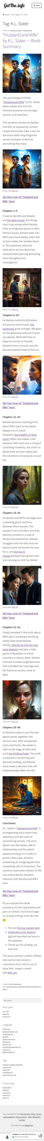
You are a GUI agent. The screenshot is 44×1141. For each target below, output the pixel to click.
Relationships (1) (9, 1052)
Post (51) (6, 1011)
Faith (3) (5, 1037)
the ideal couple (16, 220)
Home (7, 15)
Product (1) (6, 1017)
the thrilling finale (18, 753)
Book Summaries (15, 984)
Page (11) (6, 1014)
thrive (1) (6, 1098)
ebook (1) (6, 1090)
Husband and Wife (14, 102)
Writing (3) (6, 1042)
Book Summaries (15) (10, 1032)
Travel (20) (6, 1029)
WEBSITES (29, 1125)
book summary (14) (9, 1075)
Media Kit (36, 1117)
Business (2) (7, 1044)
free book (21, 987)
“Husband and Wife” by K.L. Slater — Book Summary (22, 40)
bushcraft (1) (7, 1088)
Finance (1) (6, 1050)
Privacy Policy (21, 1117)
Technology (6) (8, 1034)
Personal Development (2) (12, 1047)
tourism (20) (7, 1067)
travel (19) (6, 1070)
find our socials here (28, 927)
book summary (11, 987)
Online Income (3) (9, 1039)
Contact (22, 1120)
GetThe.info (27, 30)
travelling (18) (8, 1072)
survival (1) (6, 1093)
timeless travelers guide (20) (13, 1065)
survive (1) (6, 1095)
